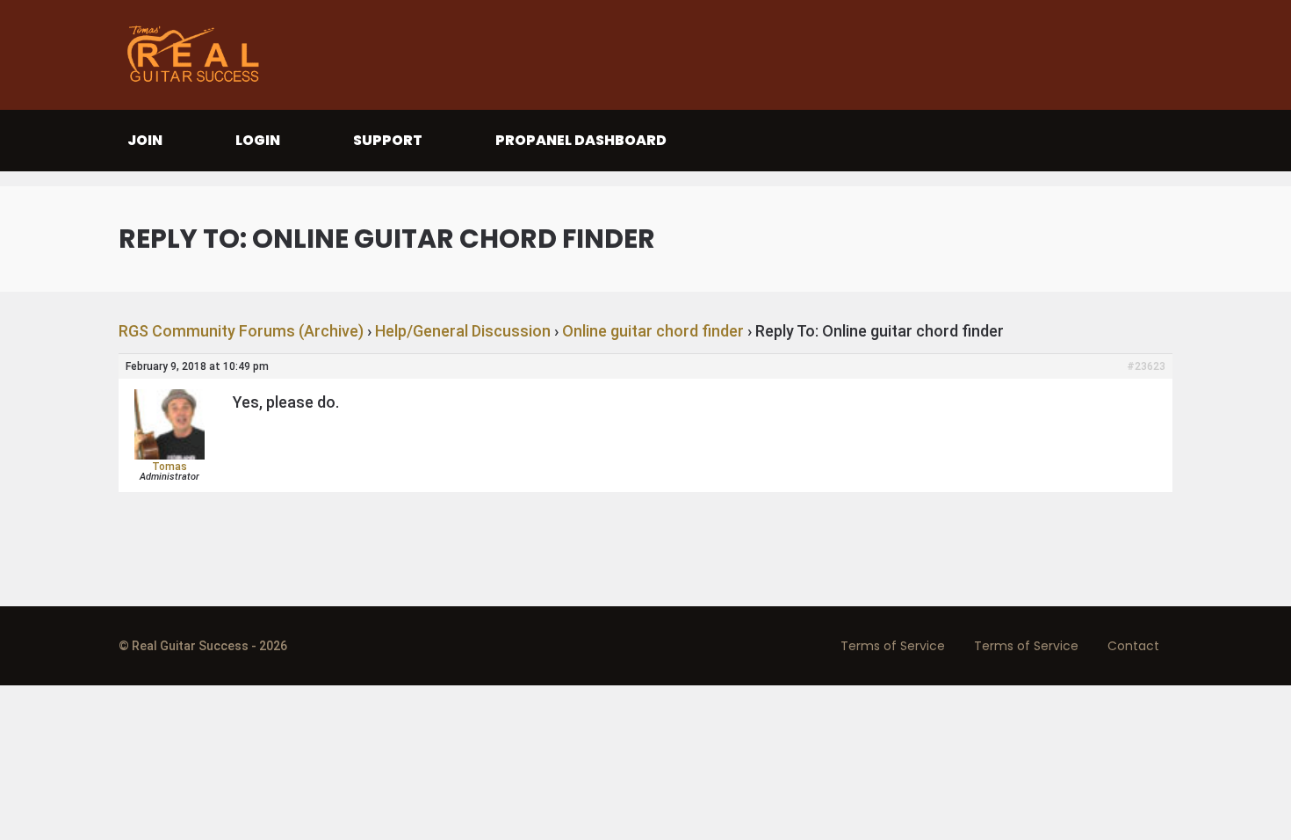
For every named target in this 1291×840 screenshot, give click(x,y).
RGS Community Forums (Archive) (241, 331)
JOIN (144, 140)
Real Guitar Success (198, 55)
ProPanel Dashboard (581, 140)
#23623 (1146, 366)
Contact (1133, 646)
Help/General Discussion (463, 331)
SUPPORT (387, 140)
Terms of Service (892, 646)
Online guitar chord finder (653, 331)
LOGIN (257, 140)
